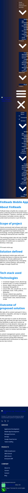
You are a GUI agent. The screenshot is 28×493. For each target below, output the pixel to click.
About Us (21, 4)
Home (20, 2)
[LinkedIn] (2, 421)
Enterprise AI (22, 6)
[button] (21, 99)
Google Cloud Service (25, 37)
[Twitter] (5, 421)
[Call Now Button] (3, 490)
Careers (21, 86)
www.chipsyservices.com (7, 485)
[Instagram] (8, 421)
